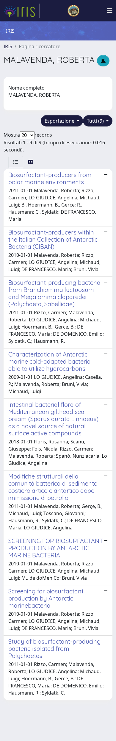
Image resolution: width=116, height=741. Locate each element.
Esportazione (60, 121)
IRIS (8, 46)
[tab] (15, 162)
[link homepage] (22, 11)
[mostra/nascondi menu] (109, 11)
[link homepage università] (73, 11)
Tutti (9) (96, 121)
